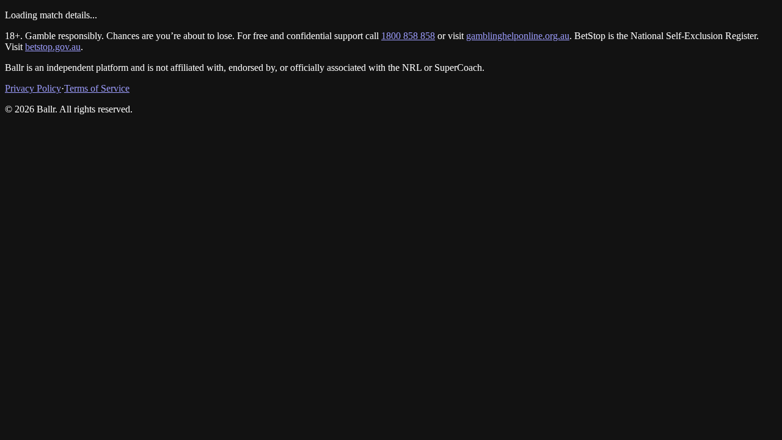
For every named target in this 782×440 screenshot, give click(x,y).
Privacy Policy (33, 88)
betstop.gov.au (53, 47)
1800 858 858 (408, 36)
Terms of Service (97, 88)
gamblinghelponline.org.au (517, 36)
